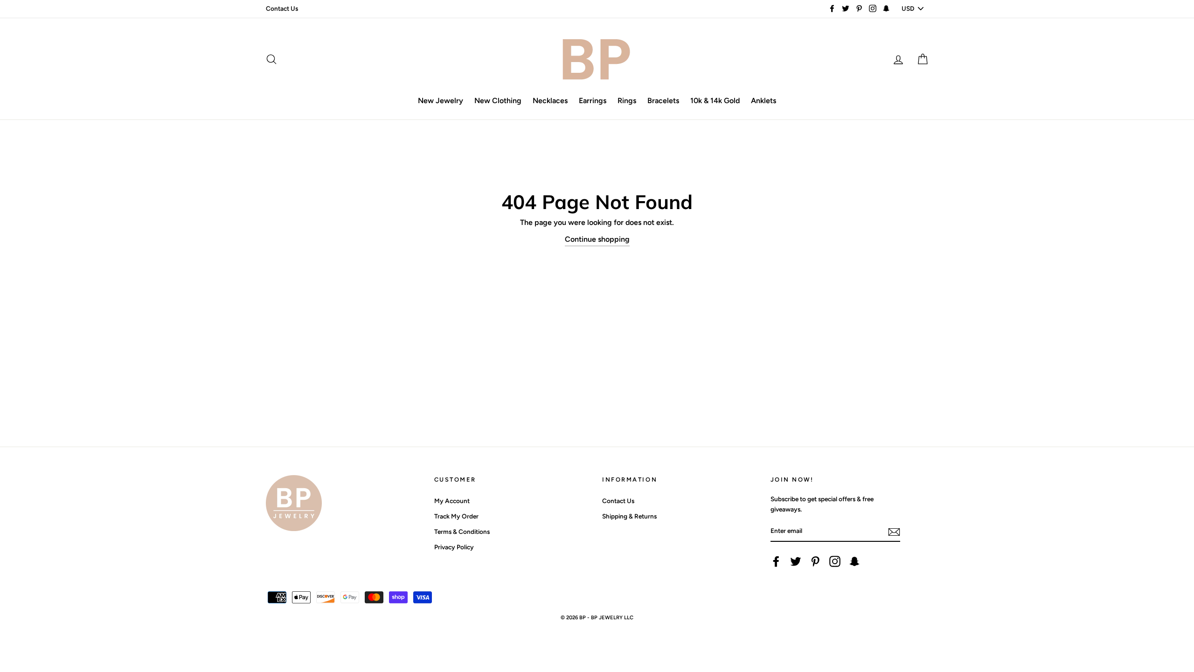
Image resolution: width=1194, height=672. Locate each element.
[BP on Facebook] (776, 561)
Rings (627, 100)
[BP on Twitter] (795, 561)
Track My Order (456, 516)
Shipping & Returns (629, 516)
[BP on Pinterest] (815, 561)
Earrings (592, 100)
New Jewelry (440, 100)
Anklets (763, 100)
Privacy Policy (454, 547)
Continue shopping (597, 239)
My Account (452, 500)
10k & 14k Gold (715, 100)
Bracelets (663, 100)
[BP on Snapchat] (854, 561)
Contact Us (282, 8)
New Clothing (497, 100)
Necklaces (550, 100)
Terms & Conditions (462, 531)
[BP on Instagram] (834, 561)
